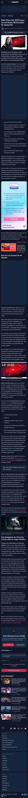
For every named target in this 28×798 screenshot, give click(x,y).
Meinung (10, 15)
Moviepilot (4, 789)
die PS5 (8, 403)
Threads (4, 762)
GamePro (4, 778)
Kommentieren (20, 644)
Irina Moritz (6, 28)
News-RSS (4, 767)
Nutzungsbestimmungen (8, 740)
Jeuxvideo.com (5, 785)
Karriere (4, 749)
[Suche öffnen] (25, 2)
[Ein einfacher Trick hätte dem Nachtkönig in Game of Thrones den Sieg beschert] (6, 709)
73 (20, 15)
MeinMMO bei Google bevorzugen (15, 32)
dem (23, 500)
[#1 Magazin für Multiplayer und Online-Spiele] (14, 2)
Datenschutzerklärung (7, 742)
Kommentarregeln (15, 655)
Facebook (4, 758)
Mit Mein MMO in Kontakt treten (9, 747)
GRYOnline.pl (5, 783)
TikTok (3, 756)
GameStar (4, 776)
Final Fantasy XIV (21, 510)
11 (24, 15)
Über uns (4, 736)
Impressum (5, 738)
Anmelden (24, 660)
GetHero (4, 780)
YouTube (4, 765)
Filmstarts (4, 787)
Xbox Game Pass (6, 502)
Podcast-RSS (5, 769)
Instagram (4, 760)
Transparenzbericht (6, 744)
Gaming (4, 15)
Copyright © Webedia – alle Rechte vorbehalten (9, 795)
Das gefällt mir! (9, 644)
